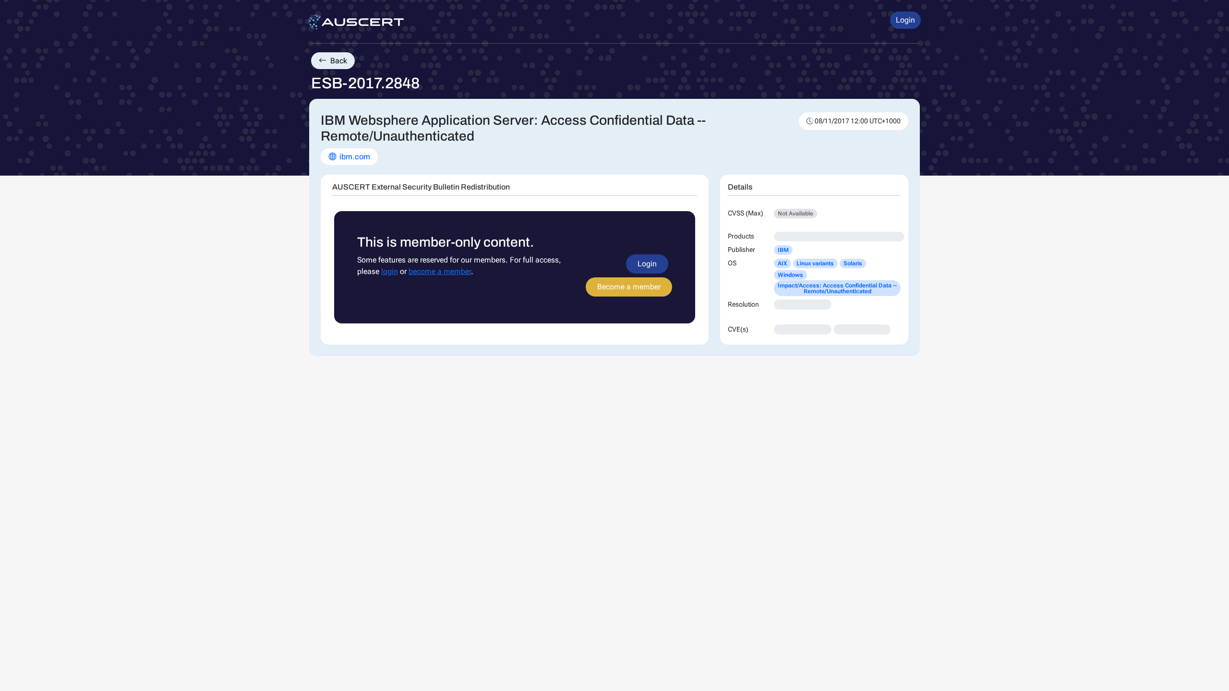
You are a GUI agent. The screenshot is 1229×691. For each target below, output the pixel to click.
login (389, 271)
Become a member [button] (629, 286)
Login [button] (905, 19)
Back (337, 60)
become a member (440, 271)
